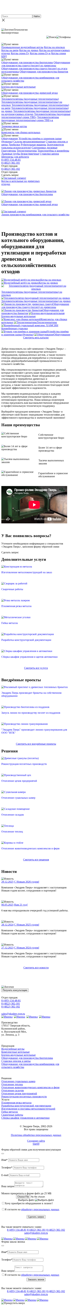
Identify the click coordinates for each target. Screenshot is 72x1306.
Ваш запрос (8, 1186)
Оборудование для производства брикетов (44, 71)
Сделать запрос (36, 1217)
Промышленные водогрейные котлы (22, 47)
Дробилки (14, 144)
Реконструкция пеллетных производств (24, 1096)
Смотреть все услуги (36, 668)
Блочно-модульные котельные (18, 86)
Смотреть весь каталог (36, 337)
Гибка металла (9, 1111)
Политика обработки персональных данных (36, 1135)
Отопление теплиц (12, 1084)
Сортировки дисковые (44, 147)
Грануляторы (8, 150)
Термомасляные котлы (14, 126)
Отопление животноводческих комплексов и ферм (30, 1087)
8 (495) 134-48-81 (11, 159)
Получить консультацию (15, 990)
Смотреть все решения (36, 859)
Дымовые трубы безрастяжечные (20, 153)
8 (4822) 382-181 (10, 162)
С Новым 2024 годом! (26, 947)
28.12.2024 (7, 924)
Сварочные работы (12, 1114)
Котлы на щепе (10, 50)
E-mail (4, 1175)
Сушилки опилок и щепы (16, 1061)
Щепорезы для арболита (15, 156)
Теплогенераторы (27, 150)
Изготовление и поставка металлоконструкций (28, 1108)
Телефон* (6, 1167)
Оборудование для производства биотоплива (27, 62)
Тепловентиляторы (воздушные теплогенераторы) (30, 99)
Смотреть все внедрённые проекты (36, 743)
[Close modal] (2, 1153)
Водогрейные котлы (12, 1048)
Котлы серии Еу (20, 53)
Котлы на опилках (54, 47)
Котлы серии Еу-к (40, 53)
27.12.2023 (7, 947)
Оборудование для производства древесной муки (29, 92)
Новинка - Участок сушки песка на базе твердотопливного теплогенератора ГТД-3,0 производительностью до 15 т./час (36, 7)
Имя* (4, 1159)
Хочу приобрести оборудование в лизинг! (29, 1203)
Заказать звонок (36, 1279)
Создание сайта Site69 (36, 1142)
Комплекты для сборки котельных (20, 132)
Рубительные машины (33, 144)
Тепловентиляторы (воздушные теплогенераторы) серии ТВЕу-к (30, 119)
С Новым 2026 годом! (26, 881)
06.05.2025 (7, 904)
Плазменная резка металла (16, 1102)
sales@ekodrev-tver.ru (13, 1013)
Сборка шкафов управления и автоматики (25, 1117)
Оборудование (9, 138)
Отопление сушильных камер (18, 1081)
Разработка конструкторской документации (26, 1105)
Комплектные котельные (15, 1051)
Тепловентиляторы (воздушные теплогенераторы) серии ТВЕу (35, 116)
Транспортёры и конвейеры (53, 150)
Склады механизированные (29, 141)
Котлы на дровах (29, 50)
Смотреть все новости (36, 967)
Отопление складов (12, 1090)
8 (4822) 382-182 (10, 168)
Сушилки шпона (49, 153)
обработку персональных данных (40, 1209)
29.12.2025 (7, 881)
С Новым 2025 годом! (26, 924)
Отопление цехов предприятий (19, 1093)
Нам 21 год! (21, 904)
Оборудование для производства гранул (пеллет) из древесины (35, 64)
